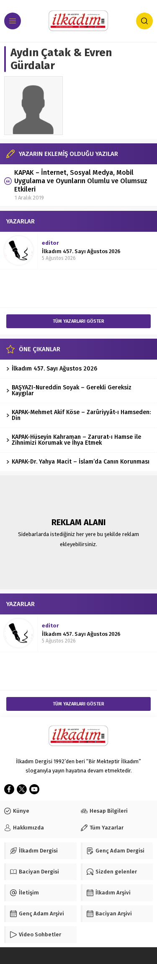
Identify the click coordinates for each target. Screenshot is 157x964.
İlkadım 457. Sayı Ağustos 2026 (81, 251)
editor (50, 243)
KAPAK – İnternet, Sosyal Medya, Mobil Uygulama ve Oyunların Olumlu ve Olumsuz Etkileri (80, 180)
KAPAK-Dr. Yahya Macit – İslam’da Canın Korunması (80, 461)
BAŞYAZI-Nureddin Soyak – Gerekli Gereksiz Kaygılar (71, 390)
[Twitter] (22, 789)
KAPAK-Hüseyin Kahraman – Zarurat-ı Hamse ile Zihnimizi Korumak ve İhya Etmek (76, 439)
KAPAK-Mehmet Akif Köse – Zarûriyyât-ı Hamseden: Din (81, 415)
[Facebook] (9, 789)
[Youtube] (34, 789)
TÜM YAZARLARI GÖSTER (78, 321)
